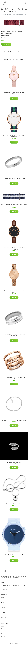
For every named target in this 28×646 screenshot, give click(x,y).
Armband (3, 597)
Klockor (3, 607)
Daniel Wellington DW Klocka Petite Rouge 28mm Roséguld (14, 92)
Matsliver (3, 610)
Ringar (2, 615)
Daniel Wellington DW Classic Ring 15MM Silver (14, 178)
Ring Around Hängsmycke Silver (14, 504)
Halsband (3, 602)
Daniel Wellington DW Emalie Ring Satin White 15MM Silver (14, 334)
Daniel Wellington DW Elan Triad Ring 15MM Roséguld (14, 378)
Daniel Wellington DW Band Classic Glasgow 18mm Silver (14, 205)
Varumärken (10, 31)
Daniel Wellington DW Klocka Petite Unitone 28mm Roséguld (14, 291)
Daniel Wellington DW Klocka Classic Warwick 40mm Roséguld (14, 136)
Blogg (2, 626)
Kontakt (3, 628)
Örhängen (3, 612)
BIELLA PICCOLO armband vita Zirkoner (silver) (14, 420)
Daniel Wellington (17, 31)
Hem (2, 13)
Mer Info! (6, 44)
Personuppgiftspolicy (6, 633)
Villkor (2, 631)
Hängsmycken (4, 605)
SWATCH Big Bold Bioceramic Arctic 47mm (14, 555)
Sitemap (3, 636)
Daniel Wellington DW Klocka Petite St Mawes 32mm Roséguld (14, 248)
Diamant (3, 600)
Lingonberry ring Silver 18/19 (14, 462)
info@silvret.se (4, 589)
